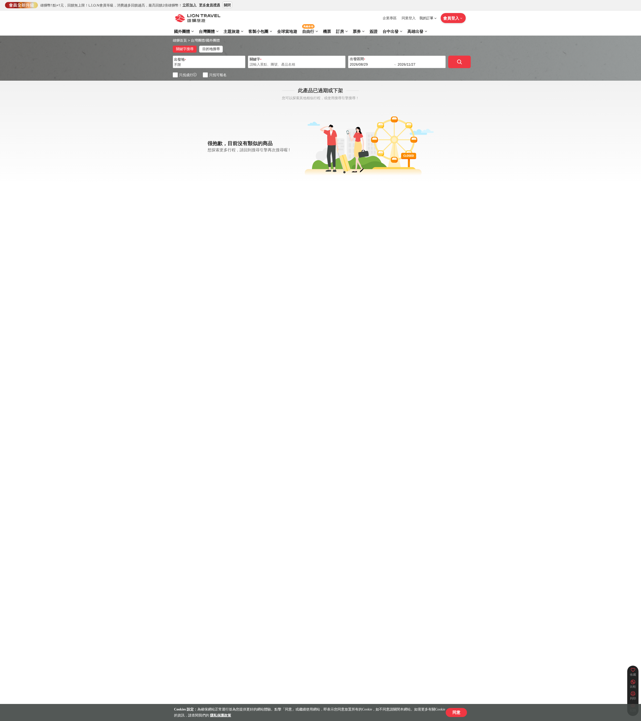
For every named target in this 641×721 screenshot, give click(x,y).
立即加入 (190, 4)
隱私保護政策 (220, 715)
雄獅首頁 (180, 40)
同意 (456, 712)
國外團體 (213, 40)
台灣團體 (198, 40)
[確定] (459, 62)
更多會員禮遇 (209, 4)
